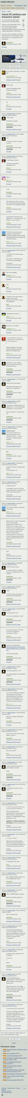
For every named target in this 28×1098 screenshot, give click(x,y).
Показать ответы (11, 129)
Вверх (24, 1088)
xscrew (8, 207)
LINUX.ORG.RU (7, 2)
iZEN (7, 241)
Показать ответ (11, 80)
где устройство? (11, 1053)
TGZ (7, 353)
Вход (24, 5)
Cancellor (8, 328)
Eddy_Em (8, 454)
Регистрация (18, 5)
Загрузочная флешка (13, 1055)
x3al (7, 473)
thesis (7, 316)
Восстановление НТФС (13, 1080)
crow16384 (9, 542)
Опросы (12, 8)
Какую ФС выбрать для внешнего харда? (14, 15)
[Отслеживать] (23, 25)
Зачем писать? (11, 481)
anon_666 (9, 192)
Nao (7, 180)
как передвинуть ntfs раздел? (15, 1073)
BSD (7, 287)
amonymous (9, 42)
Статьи (3, 8)
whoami (8, 636)
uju (7, 105)
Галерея (9, 5)
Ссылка (4, 47)
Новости (3, 5)
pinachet (8, 275)
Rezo (7, 753)
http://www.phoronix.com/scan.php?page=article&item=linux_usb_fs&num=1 (15, 648)
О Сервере (3, 1088)
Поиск (23, 8)
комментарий (11, 113)
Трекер (18, 8)
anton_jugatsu (10, 76)
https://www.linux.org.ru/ (6, 1092)
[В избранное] (23, 20)
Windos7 (8, 93)
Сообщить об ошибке (6, 1091)
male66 (8, 223)
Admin (9, 11)
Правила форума (11, 1088)
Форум (8, 8)
